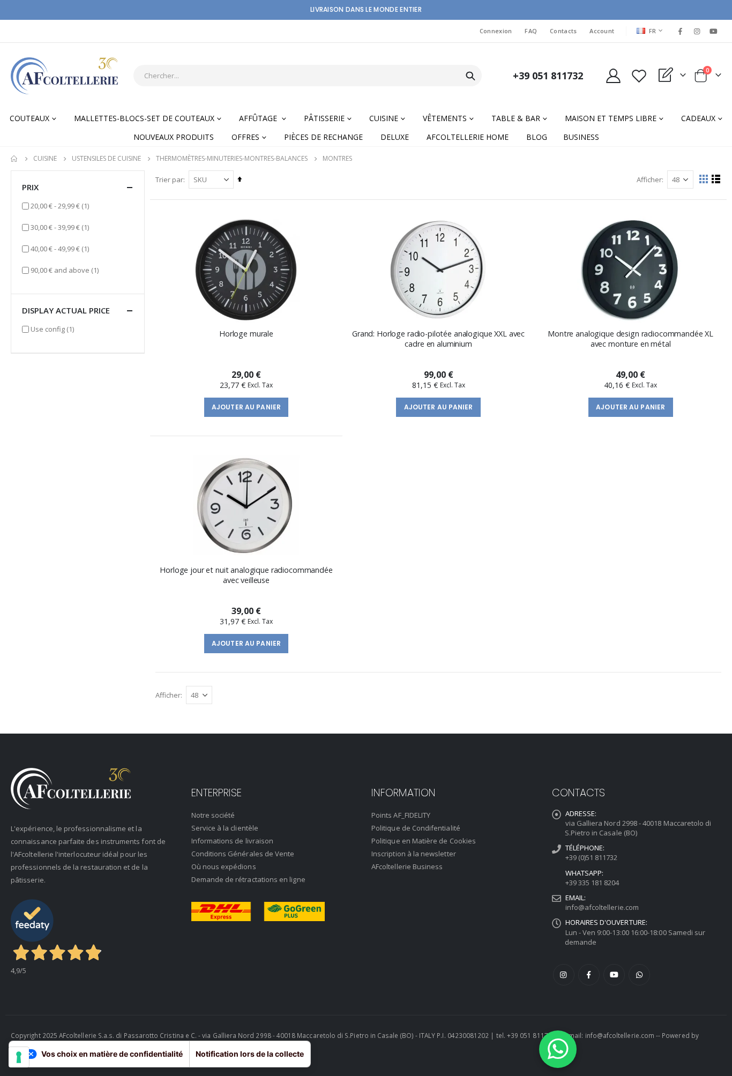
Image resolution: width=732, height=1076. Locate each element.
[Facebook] (680, 31)
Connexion (496, 31)
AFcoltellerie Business (407, 866)
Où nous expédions (223, 866)
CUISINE (45, 158)
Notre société (213, 815)
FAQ (531, 31)
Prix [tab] (30, 187)
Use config (52, 329)
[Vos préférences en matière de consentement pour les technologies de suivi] (19, 1057)
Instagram (563, 974)
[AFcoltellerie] (64, 75)
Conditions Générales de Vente (243, 853)
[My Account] (613, 76)
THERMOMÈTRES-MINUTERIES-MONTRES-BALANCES (232, 158)
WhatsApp (639, 974)
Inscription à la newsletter (413, 853)
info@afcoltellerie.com (602, 907)
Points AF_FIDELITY (400, 815)
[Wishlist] (638, 76)
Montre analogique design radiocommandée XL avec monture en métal (630, 338)
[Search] (470, 76)
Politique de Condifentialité (415, 828)
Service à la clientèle (224, 828)
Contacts (563, 31)
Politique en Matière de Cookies (423, 841)
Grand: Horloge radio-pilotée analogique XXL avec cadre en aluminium (438, 338)
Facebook (589, 974)
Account (601, 31)
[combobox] (307, 75)
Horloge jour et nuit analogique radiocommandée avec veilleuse (246, 575)
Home (14, 158)
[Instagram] (697, 31)
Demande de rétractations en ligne (248, 879)
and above (65, 270)
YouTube (614, 974)
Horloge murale (246, 333)
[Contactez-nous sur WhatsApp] (558, 1049)
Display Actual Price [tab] (66, 310)
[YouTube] (714, 31)
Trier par (169, 179)
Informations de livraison (232, 841)
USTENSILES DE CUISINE (106, 158)
